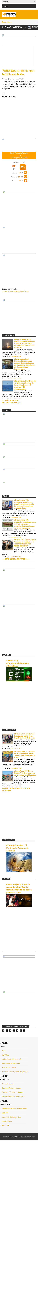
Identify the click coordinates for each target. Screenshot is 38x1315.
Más (20, 356)
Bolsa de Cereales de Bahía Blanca (15, 1072)
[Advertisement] (19, 117)
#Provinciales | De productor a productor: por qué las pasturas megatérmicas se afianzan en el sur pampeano (25, 524)
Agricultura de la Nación (11, 1063)
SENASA (5, 1055)
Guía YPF (5, 1113)
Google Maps (7, 1121)
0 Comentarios (14, 356)
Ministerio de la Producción (12, 1059)
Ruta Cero (5, 1125)
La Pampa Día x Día (18, 1136)
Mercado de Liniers (9, 1067)
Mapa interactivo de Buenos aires (14, 1109)
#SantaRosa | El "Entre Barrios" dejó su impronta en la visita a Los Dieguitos (25, 773)
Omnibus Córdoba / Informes (12, 1092)
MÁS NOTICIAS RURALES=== (17, 559)
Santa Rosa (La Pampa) (19, 153)
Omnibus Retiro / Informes (11, 1088)
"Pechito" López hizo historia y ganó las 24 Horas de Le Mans (18, 72)
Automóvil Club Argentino (11, 1117)
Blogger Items (31, 1136)
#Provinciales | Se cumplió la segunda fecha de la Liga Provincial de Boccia (24, 736)
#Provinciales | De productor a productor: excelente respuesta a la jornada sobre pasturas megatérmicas (24, 504)
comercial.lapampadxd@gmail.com (15, 291)
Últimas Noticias (12, 27)
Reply (5, 79)
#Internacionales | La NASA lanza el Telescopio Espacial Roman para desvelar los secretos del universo (24, 343)
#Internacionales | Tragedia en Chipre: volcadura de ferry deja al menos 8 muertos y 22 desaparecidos (25, 385)
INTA (3, 1051)
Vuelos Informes (8, 1084)
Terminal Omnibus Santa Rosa (13, 1096)
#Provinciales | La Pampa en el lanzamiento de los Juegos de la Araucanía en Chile (25, 754)
